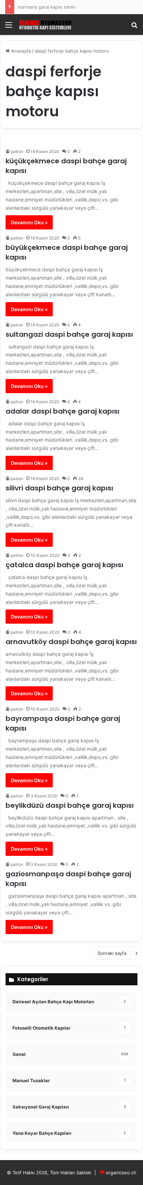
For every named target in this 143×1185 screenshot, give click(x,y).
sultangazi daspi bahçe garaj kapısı (69, 334)
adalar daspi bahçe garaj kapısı (62, 411)
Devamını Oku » (29, 222)
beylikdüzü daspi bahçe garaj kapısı (70, 805)
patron (17, 151)
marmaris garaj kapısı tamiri (47, 7)
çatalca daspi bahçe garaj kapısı (64, 565)
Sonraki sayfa (112, 953)
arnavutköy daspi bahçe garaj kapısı (71, 641)
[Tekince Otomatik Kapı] (45, 24)
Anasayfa (20, 51)
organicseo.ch (121, 1172)
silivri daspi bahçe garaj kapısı (59, 488)
